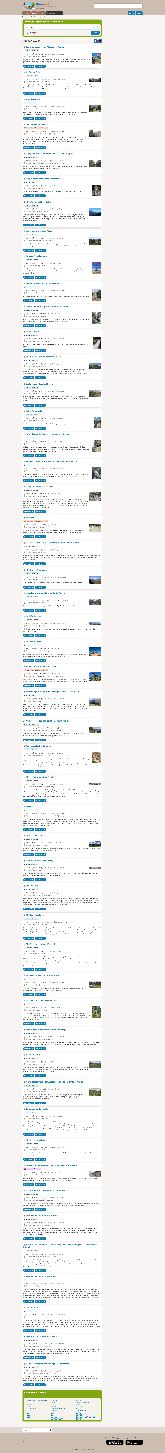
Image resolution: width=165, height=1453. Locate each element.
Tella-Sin (78, 1412)
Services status (76, 1449)
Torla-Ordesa (80, 1414)
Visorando (25, 17)
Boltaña (53, 1402)
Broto (52, 1404)
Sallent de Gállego (81, 1410)
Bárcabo (28, 1406)
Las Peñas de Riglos (57, 1418)
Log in (139, 13)
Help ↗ (41, 13)
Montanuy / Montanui (83, 1402)
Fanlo (52, 1412)
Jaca (52, 1414)
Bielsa (27, 1412)
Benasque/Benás (31, 1408)
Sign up (131, 13)
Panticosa (79, 1406)
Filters (31, 33)
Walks (34, 13)
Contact (25, 1438)
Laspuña (78, 1400)
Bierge (28, 1414)
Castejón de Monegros (58, 1408)
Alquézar (28, 1404)
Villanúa (78, 1418)
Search (95, 33)
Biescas (28, 1416)
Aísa (27, 1402)
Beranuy (28, 1410)
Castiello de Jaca (56, 1410)
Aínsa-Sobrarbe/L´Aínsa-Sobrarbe (36, 1400)
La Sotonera (54, 1416)
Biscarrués (54, 1400)
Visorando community (30, 1442)
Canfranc (53, 1406)
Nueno (78, 1404)
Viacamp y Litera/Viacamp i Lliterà (86, 1416)
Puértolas (79, 1408)
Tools (25, 13)
